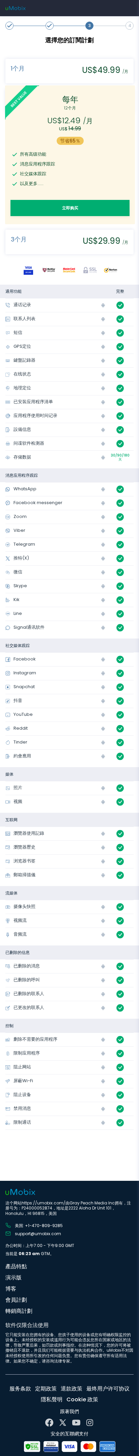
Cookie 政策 (82, 1399)
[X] (63, 1423)
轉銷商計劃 (18, 1311)
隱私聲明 (51, 1399)
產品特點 (16, 1266)
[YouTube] (76, 1423)
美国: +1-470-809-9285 (39, 1225)
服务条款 (20, 1389)
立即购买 (70, 208)
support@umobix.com (38, 1233)
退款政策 (71, 1389)
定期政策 (46, 1389)
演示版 (13, 1277)
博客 (10, 1289)
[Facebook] (49, 1423)
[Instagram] (90, 1423)
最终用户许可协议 (108, 1389)
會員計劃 (16, 1300)
